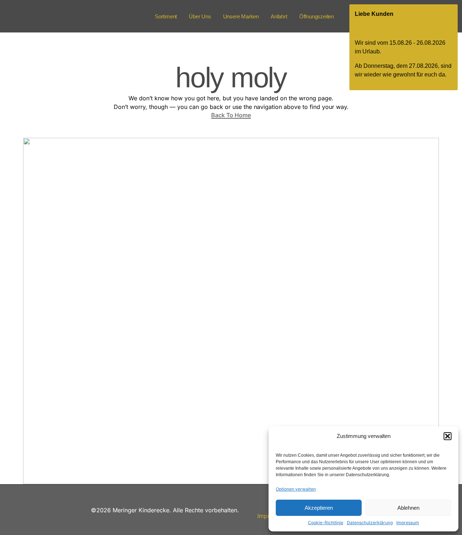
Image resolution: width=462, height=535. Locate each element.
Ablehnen (408, 508)
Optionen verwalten (296, 489)
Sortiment (166, 16)
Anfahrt (279, 16)
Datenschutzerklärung (370, 522)
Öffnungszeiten (316, 16)
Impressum (407, 522)
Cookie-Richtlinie (325, 522)
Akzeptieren (319, 508)
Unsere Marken (241, 16)
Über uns (200, 16)
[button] (447, 436)
